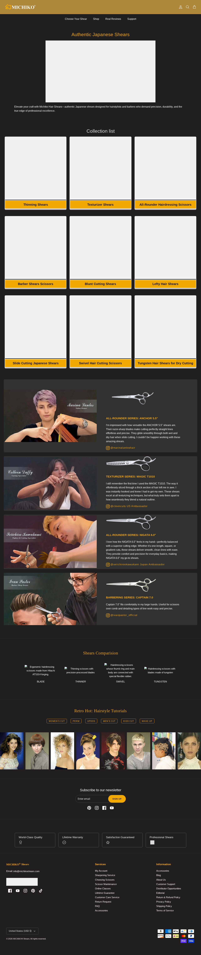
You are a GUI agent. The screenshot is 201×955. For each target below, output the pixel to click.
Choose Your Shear (76, 19)
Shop (96, 19)
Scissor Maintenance (106, 884)
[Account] (179, 7)
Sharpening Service (105, 875)
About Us (161, 879)
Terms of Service (165, 910)
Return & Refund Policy (168, 897)
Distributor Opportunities (168, 888)
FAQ (97, 906)
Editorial (160, 893)
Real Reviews (113, 19)
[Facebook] (10, 891)
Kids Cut (128, 721)
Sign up (116, 799)
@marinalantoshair (122, 447)
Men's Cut (109, 721)
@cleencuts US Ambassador (128, 506)
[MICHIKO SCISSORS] (20, 7)
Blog (158, 875)
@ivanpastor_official (123, 615)
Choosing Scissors (104, 879)
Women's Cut (57, 721)
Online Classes (103, 888)
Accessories (101, 910)
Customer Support (165, 884)
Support (131, 19)
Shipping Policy (164, 906)
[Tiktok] (41, 891)
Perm (76, 721)
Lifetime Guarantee (104, 893)
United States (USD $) (20, 931)
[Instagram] (25, 891)
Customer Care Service (107, 897)
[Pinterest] (33, 891)
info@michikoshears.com (26, 871)
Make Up (147, 721)
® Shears (21, 939)
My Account (101, 871)
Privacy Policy (163, 902)
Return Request (103, 902)
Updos (91, 721)
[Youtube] (17, 891)
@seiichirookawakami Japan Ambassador (137, 564)
